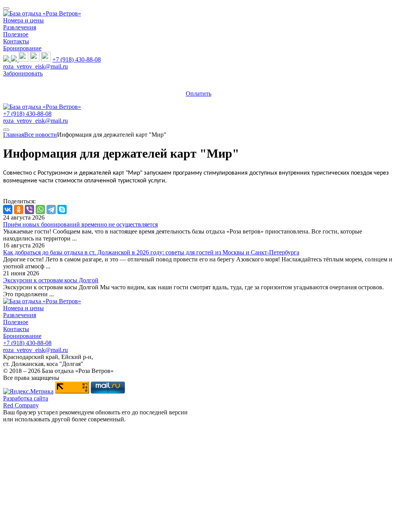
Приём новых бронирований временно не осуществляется (80, 224)
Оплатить (198, 93)
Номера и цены (23, 20)
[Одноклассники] (18, 209)
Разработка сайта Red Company (25, 402)
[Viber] (29, 209)
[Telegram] (51, 209)
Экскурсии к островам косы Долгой (50, 280)
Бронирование (22, 48)
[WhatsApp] (40, 209)
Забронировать (23, 73)
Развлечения (19, 27)
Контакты (16, 41)
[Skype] (62, 209)
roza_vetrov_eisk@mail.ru (35, 66)
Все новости (40, 134)
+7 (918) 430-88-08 (76, 59)
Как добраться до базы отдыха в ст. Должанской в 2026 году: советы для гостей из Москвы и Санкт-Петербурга (151, 252)
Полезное (15, 34)
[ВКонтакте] (7, 209)
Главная (13, 134)
